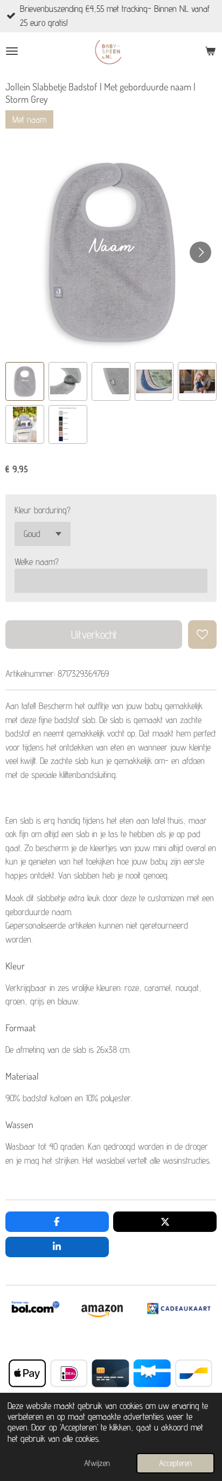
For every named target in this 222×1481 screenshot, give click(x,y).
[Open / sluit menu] (12, 51)
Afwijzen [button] (97, 1463)
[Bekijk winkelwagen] (210, 51)
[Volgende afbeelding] (200, 252)
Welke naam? (37, 561)
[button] (24, 381)
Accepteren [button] (175, 1463)
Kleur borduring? (43, 510)
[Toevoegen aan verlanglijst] (202, 634)
